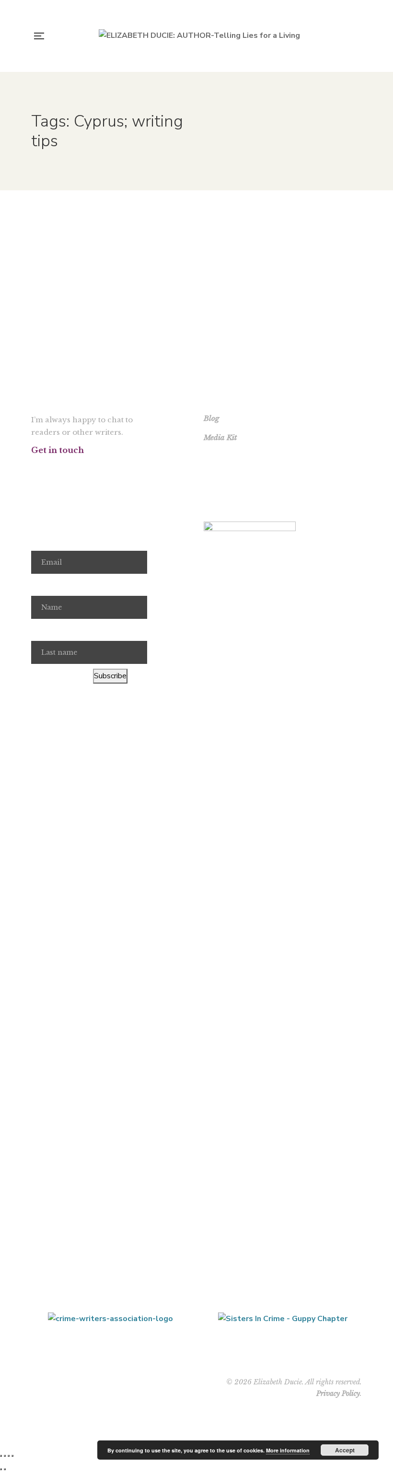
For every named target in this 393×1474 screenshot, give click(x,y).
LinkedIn (102, 467)
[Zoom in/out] (1, 1456)
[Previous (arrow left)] (1, 1469)
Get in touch (57, 450)
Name (41, 585)
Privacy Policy (338, 1393)
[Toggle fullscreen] (5, 1456)
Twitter (51, 467)
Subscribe (110, 676)
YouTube (85, 467)
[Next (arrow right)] (5, 1469)
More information (288, 1450)
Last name (49, 630)
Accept (345, 1450)
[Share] (9, 1456)
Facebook (33, 467)
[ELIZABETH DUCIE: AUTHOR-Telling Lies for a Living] (199, 35)
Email (40, 540)
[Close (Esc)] (12, 1456)
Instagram (68, 467)
